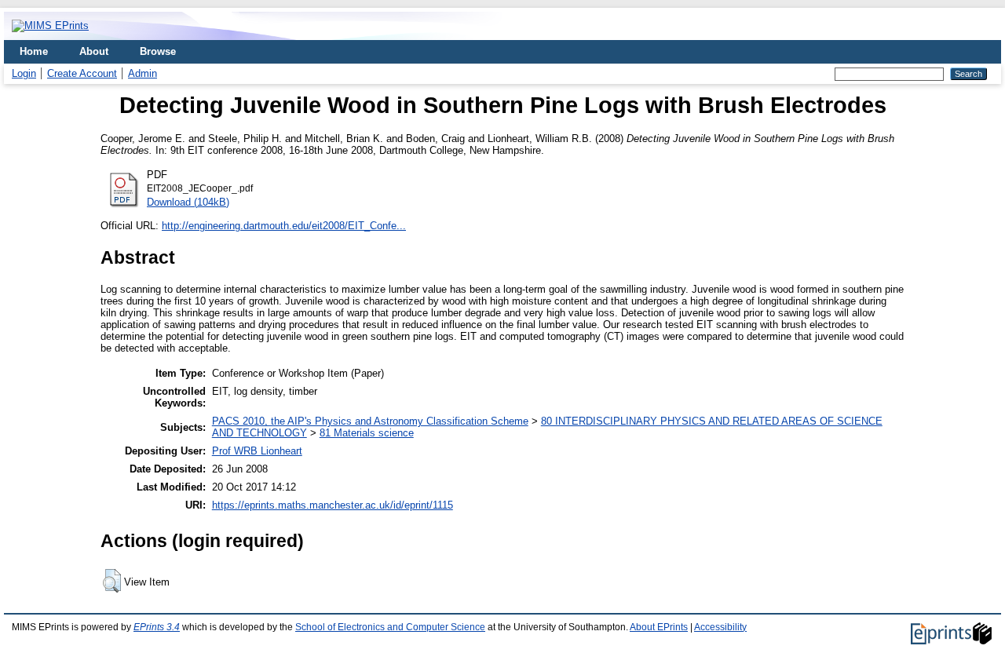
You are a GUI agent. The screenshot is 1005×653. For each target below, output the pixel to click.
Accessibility (720, 627)
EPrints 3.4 (156, 627)
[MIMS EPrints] (50, 25)
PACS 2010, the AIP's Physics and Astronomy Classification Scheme (370, 421)
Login (24, 73)
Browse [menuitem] (158, 51)
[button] (112, 581)
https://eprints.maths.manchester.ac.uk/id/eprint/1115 (332, 505)
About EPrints (659, 627)
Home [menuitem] (34, 51)
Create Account (82, 73)
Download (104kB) (188, 202)
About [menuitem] (93, 51)
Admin (142, 73)
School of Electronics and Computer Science (390, 627)
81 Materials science (367, 433)
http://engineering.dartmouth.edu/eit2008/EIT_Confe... (284, 226)
